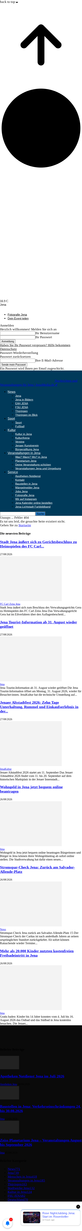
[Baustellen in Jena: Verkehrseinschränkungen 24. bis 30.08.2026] (9, 1098)
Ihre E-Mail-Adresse (49, 360)
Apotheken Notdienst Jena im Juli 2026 (32, 1076)
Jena (18, 395)
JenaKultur (6, 769)
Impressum (15, 1206)
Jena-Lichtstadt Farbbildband (33, 506)
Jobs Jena (21, 491)
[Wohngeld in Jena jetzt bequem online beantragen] (31, 845)
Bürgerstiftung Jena (27, 449)
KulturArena (22, 437)
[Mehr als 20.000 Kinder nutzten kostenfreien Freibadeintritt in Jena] (31, 1009)
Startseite (24, 525)
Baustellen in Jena (26, 483)
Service (13, 472)
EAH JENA (21, 403)
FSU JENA (21, 407)
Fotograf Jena (17, 1218)
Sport (11, 418)
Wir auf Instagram (26, 499)
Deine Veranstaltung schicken (33, 464)
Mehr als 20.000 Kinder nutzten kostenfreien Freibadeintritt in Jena (37, 953)
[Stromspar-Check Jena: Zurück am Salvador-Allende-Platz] (31, 925)
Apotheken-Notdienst (28, 476)
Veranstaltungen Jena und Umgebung (38, 468)
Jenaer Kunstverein (27, 445)
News (11, 391)
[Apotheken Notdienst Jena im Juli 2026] (9, 1068)
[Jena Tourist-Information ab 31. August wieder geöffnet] (31, 680)
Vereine (19, 441)
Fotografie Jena (17, 314)
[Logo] (13, 381)
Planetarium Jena (25, 460)
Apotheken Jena (8, 1084)
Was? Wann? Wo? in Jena (31, 456)
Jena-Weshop (17, 1222)
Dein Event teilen (18, 318)
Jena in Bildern (24, 399)
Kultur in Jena (23, 434)
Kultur (12, 430)
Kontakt (19, 479)
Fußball (19, 426)
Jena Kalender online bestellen (33, 502)
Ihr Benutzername (47, 333)
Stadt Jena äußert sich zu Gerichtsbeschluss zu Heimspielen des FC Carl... (38, 544)
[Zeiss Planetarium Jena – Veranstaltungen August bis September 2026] (9, 1132)
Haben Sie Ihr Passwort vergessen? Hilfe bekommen (35, 345)
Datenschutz (8, 349)
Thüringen (21, 411)
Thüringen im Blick (26, 414)
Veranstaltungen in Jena (24, 453)
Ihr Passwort (43, 337)
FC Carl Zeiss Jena (10, 604)
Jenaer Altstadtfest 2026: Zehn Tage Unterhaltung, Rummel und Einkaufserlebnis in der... (39, 706)
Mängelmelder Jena (27, 487)
